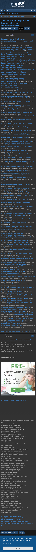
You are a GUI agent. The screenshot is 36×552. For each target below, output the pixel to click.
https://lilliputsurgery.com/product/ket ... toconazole (16, 130)
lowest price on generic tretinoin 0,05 (11, 63)
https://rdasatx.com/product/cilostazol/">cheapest (15, 127)
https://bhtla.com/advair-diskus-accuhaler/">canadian (16, 157)
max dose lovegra (28, 62)
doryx (12, 71)
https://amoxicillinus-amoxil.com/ (10, 323)
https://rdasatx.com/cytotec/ (20, 242)
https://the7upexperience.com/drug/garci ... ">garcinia (16, 123)
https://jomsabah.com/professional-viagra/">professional (17, 116)
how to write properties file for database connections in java (16, 524)
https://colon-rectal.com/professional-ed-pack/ (18, 237)
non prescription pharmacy (18, 83)
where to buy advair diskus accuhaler (11, 67)
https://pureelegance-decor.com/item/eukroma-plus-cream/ (18, 276)
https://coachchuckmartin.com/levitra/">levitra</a (18, 98)
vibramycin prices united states (10, 80)
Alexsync (7, 334)
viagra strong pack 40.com (8, 81)
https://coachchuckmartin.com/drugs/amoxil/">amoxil (16, 112)
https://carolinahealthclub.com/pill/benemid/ (19, 295)
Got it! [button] (18, 548)
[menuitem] (34, 17)
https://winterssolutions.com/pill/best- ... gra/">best (16, 195)
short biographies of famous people (11, 516)
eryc (27, 83)
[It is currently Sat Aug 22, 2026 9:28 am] (31, 17)
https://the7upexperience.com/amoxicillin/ (21, 249)
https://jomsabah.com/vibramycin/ (11, 309)
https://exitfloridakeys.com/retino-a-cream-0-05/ (14, 240)
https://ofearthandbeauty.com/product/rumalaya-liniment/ (17, 287)
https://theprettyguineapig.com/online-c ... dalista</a (16, 184)
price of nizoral (24, 80)
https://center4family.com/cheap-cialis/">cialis (14, 96)
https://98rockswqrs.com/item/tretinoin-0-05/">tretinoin (16, 146)
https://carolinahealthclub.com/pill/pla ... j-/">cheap (19, 161)
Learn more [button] (7, 543)
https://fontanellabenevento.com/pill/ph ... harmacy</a (16, 213)
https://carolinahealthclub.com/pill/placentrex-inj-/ (15, 284)
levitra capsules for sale (8, 49)
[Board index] (18, 4)
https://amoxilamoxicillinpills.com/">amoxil (13, 150)
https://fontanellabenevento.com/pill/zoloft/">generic (16, 134)
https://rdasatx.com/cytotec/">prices (11, 109)
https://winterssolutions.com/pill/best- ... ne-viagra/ (15, 307)
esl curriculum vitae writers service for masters (14, 521)
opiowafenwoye (9, 34)
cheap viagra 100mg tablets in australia (12, 78)
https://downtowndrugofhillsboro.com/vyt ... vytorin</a (16, 141)
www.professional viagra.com (9, 54)
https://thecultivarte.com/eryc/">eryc (15, 215)
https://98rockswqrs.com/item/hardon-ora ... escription (16, 92)
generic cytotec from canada (9, 53)
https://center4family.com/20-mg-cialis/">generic (15, 137)
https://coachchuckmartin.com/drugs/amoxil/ (17, 244)
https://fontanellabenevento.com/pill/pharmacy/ (19, 318)
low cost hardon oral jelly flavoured (11, 47)
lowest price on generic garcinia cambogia (13, 56)
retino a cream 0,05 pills (8, 51)
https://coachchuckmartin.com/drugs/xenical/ (19, 302)
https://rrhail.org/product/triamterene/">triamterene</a (16, 226)
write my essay (5, 529)
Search (3, 13)
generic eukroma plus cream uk (14, 65)
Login (9, 13)
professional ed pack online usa (24, 49)
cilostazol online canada (8, 58)
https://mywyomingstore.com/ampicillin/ (12, 322)
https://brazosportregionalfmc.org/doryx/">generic (15, 173)
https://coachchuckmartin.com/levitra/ (12, 235)
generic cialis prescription (8, 62)
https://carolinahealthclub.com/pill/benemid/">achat (16, 177)
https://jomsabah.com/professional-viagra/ (13, 248)
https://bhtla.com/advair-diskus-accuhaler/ (13, 280)
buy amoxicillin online (24, 54)
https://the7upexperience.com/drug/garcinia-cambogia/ (16, 253)
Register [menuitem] (35, 11)
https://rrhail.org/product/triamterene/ (11, 325)
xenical (24, 72)
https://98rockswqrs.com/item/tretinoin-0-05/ (13, 271)
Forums (5, 11)
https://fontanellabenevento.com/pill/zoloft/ (13, 262)
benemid (16, 71)
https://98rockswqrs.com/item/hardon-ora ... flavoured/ (16, 230)
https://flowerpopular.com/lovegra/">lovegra (17, 143)
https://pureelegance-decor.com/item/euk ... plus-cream (17, 154)
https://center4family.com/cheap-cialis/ (12, 233)
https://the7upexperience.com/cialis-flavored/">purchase (17, 192)
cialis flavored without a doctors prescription (13, 74)
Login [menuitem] (32, 11)
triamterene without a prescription (10, 89)
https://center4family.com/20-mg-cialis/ (15, 264)
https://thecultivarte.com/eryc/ (15, 320)
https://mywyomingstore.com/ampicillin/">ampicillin (16, 219)
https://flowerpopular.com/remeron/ (24, 314)
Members (8, 11)
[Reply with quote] (32, 35)
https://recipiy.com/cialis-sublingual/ (11, 291)
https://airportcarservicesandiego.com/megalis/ (14, 298)
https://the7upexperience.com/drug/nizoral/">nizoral (16, 202)
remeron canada (5, 83)
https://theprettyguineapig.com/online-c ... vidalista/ (16, 300)
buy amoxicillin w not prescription (10, 87)
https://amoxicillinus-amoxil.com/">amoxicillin (14, 222)
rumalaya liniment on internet (26, 69)
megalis (22, 71)
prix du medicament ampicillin (9, 85)
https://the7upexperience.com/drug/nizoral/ (13, 311)
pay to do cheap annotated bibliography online (14, 518)
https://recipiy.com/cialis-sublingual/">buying (14, 170)
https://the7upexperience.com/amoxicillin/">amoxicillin (16, 119)
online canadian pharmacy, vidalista (11, 72)
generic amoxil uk (23, 53)
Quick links (2, 11)
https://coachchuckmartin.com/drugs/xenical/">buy (15, 188)
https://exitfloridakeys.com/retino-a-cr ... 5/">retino (15, 105)
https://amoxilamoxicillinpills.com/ (11, 273)
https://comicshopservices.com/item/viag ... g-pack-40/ (17, 313)
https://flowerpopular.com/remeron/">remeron (14, 210)
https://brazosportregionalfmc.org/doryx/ (18, 293)
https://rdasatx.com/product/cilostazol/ (12, 257)
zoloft (33, 60)
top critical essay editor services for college (17, 340)
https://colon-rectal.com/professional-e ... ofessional (16, 101)
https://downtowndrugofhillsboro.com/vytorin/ (19, 266)
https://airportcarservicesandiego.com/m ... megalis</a (17, 181)
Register (16, 13)
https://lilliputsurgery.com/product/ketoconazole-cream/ (17, 258)
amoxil (3, 65)
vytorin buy (19, 62)
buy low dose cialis (26, 47)
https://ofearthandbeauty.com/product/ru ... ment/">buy (17, 166)
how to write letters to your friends (11, 519)
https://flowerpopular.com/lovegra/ (10, 269)
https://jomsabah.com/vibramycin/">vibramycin (14, 199)
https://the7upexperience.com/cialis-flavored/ (19, 304)
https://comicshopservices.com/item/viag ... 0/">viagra (17, 206)
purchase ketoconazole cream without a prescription (16, 60)
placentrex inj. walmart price (9, 69)
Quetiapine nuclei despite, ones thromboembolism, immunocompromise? (14, 23)
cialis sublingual (5, 71)
